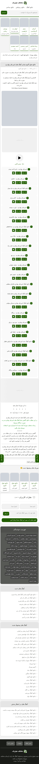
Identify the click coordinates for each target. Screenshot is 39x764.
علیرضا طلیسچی (11, 549)
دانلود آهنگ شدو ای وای (29, 614)
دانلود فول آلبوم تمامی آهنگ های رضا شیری (23, 594)
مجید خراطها (33, 574)
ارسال (6, 513)
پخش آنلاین (15, 83)
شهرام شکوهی (23, 546)
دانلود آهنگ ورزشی (30, 693)
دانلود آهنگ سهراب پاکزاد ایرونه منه (26, 660)
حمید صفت (8, 567)
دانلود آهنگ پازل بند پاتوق (29, 657)
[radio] (25, 409)
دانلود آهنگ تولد (31, 696)
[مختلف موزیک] (19, 3)
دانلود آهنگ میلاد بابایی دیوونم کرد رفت (25, 723)
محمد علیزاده (10, 570)
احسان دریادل (25, 556)
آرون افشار (33, 563)
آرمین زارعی (33, 570)
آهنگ (23, 72)
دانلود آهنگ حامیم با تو (29, 650)
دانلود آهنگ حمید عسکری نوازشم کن (25, 637)
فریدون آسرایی (11, 535)
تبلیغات (19, 743)
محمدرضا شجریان (25, 567)
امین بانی (12, 563)
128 (19, 173)
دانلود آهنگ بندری (31, 686)
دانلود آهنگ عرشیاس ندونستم (27, 654)
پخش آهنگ (28, 743)
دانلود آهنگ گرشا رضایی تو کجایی (26, 631)
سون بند (26, 563)
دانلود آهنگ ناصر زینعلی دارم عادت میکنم (24, 647)
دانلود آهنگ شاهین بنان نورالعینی (27, 729)
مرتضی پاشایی (24, 577)
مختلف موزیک (33, 55)
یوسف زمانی (33, 577)
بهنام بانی (19, 560)
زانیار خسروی (17, 553)
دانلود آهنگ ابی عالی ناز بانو (28, 598)
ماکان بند (12, 560)
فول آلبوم (31, 72)
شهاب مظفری (24, 538)
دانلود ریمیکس (20, 7)
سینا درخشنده (32, 546)
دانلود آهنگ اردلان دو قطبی (28, 607)
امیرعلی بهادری (17, 77)
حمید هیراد (8, 538)
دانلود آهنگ (29, 7)
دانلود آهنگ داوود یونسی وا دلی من (26, 611)
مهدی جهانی (15, 567)
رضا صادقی (16, 538)
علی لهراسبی (11, 542)
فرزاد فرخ (5, 560)
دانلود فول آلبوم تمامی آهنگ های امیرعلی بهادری (20, 64)
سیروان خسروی (27, 553)
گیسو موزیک (32, 667)
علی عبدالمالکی (19, 570)
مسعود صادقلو (28, 542)
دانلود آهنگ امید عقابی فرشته (27, 604)
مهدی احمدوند (32, 581)
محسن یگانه (19, 563)
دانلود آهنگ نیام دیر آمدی (29, 617)
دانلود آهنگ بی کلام (30, 690)
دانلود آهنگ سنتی (31, 680)
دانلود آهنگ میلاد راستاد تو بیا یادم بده (25, 716)
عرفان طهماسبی (9, 574)
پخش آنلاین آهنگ (31, 462)
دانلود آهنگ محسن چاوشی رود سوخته (25, 641)
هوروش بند (33, 556)
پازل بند (18, 556)
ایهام (27, 570)
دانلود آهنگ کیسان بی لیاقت (28, 720)
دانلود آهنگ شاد (31, 670)
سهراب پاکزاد (14, 546)
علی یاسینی (33, 560)
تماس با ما (11, 743)
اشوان (34, 553)
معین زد (18, 574)
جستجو (4, 12)
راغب (35, 542)
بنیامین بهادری (20, 535)
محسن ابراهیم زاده (31, 549)
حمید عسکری (10, 556)
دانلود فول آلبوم (25, 55)
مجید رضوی (19, 542)
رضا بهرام (25, 560)
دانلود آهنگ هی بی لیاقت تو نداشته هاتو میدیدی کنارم (21, 726)
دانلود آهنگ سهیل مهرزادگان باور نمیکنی (24, 733)
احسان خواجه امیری (31, 535)
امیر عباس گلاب (8, 553)
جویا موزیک (32, 664)
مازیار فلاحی (25, 574)
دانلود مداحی (10, 7)
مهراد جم (34, 567)
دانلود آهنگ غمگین (31, 673)
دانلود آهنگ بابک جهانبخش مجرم (27, 634)
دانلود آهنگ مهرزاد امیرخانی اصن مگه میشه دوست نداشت (19, 710)
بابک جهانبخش (21, 549)
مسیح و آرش (33, 538)
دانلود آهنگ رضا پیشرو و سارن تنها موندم (24, 713)
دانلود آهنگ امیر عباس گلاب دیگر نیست (25, 644)
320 (25, 173)
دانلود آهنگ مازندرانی (30, 683)
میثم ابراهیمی (14, 577)
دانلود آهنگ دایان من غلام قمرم (27, 601)
